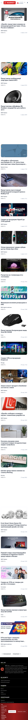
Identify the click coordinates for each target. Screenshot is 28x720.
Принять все (12, 711)
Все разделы (4, 690)
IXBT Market (4, 30)
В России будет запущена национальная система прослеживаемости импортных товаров (12, 640)
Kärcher (3, 475)
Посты (2, 688)
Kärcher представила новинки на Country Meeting (13, 471)
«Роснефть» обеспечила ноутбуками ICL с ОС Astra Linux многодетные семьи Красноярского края (14, 163)
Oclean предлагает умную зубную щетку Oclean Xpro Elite (13, 248)
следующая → (17, 654)
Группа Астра (4, 167)
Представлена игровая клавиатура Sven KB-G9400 (14, 611)
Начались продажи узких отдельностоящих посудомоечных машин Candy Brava (13, 443)
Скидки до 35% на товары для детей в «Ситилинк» (12, 583)
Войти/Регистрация (5, 682)
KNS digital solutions (6, 307)
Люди (2, 692)
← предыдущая (6, 654)
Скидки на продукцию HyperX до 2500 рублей (13, 220)
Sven (2, 335)
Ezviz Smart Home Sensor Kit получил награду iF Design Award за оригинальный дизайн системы (14, 525)
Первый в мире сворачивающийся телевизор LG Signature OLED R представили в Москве (13, 554)
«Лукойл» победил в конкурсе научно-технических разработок (13, 414)
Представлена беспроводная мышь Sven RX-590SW (14, 331)
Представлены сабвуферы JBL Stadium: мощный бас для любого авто (13, 108)
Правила (3, 700)
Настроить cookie (22, 711)
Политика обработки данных (3, 717)
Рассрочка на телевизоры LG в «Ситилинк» (12, 276)
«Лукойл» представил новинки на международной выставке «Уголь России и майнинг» (13, 26)
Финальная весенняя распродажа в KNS (14, 303)
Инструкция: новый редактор (7, 702)
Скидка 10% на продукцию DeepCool (11, 359)
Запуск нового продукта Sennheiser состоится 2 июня (14, 387)
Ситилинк (3, 279)
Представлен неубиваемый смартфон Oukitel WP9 (11, 79)
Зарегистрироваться (5, 680)
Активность (3, 694)
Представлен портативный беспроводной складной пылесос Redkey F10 (13, 192)
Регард (2, 362)
